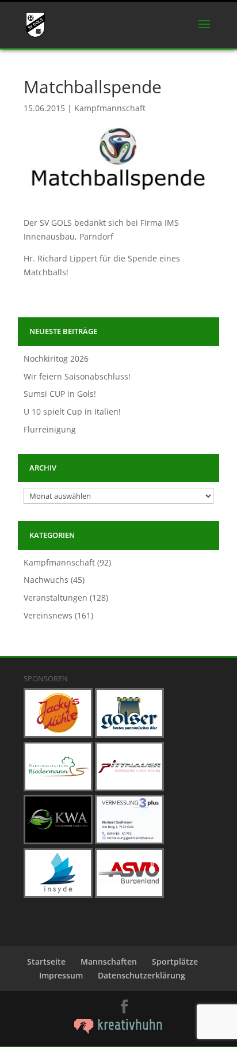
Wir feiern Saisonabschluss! (77, 376)
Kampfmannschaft (110, 108)
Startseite (46, 961)
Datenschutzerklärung (141, 975)
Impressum (61, 975)
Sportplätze (175, 961)
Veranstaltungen (55, 597)
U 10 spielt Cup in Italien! (72, 411)
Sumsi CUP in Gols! (60, 393)
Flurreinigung (50, 429)
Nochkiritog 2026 (56, 358)
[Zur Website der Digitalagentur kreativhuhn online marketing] (118, 1030)
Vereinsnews (48, 615)
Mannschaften (109, 961)
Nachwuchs (46, 579)
